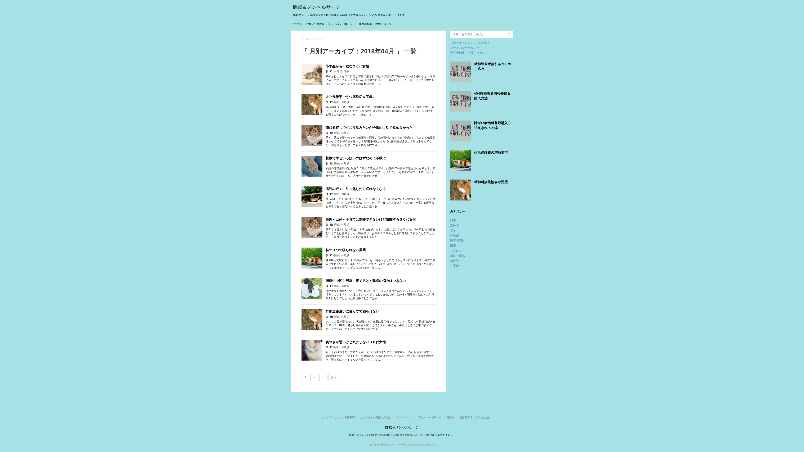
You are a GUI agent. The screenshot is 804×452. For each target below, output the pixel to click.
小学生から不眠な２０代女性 (347, 66)
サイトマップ (403, 417)
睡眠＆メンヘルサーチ (316, 7)
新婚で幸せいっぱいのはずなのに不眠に (356, 158)
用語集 (450, 417)
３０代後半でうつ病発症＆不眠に (351, 97)
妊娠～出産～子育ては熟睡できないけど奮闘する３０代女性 (371, 219)
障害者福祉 (457, 240)
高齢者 (454, 225)
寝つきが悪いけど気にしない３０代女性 (356, 342)
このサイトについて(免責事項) (308, 25)
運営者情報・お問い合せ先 (375, 24)
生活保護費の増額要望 (491, 152)
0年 (315, 38)
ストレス (456, 250)
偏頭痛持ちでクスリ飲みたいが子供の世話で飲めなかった (369, 127)
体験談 (338, 71)
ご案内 (454, 265)
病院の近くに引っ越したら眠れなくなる (356, 189)
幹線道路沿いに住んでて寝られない (352, 311)
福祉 (453, 230)
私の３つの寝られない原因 (346, 250)
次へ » (334, 377)
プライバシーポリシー (341, 24)
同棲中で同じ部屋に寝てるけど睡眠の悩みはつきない (366, 280)
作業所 (454, 235)
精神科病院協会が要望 (491, 182)
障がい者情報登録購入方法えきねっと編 (492, 125)
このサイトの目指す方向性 (376, 417)
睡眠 (346, 71)
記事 (453, 220)
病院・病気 (457, 255)
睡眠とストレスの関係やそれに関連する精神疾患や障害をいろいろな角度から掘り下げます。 (402, 434)
